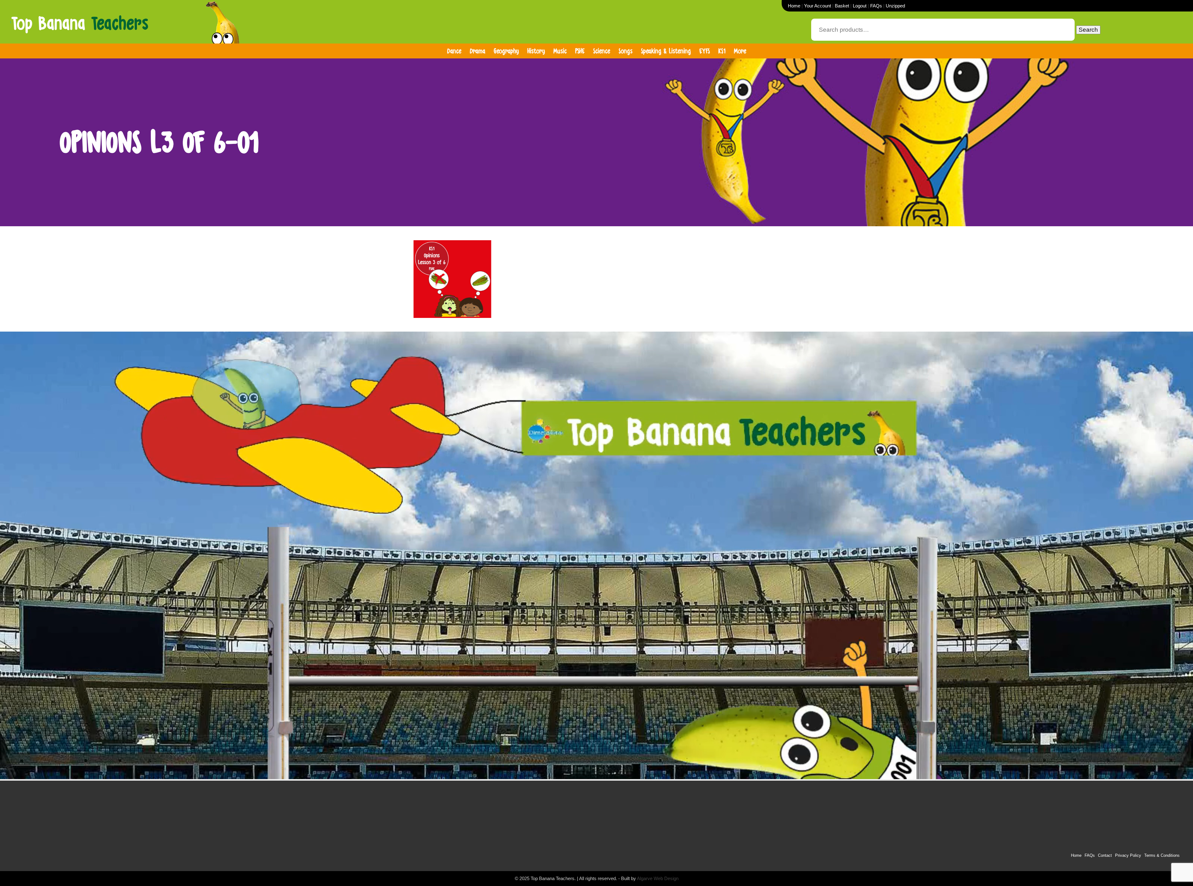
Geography (506, 51)
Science (601, 51)
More (740, 51)
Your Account (817, 5)
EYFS (704, 51)
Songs (626, 51)
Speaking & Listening (666, 51)
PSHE (580, 51)
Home (794, 5)
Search (1088, 29)
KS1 (721, 51)
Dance (454, 51)
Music (560, 51)
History (536, 51)
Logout (859, 5)
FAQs (876, 5)
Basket (842, 5)
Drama (477, 51)
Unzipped (895, 5)
